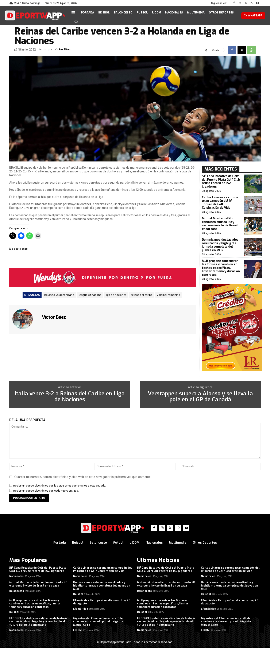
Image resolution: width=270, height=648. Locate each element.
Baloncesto (16, 590)
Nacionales (16, 576)
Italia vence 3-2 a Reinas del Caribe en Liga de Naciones (70, 397)
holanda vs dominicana (59, 295)
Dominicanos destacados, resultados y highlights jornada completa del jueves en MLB (220, 244)
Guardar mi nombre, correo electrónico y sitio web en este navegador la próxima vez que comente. (82, 477)
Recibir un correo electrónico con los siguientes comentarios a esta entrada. (59, 485)
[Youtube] (258, 3)
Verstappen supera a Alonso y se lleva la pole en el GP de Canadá (200, 397)
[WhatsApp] (252, 3)
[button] (76, 21)
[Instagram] (240, 3)
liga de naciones (116, 295)
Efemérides (80, 608)
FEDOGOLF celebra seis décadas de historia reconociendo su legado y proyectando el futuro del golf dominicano (38, 621)
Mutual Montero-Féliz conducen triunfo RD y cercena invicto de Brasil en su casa (220, 223)
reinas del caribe (142, 295)
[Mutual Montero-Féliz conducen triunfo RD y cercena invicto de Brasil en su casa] (253, 226)
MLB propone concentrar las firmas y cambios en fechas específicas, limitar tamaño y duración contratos (221, 268)
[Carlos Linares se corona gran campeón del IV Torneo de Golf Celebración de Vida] (253, 205)
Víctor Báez (63, 49)
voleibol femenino (168, 295)
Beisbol (78, 594)
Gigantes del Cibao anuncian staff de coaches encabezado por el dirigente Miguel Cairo (98, 621)
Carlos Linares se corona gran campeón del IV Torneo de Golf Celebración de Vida (220, 202)
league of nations (90, 295)
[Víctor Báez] (25, 319)
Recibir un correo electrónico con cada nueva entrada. (46, 490)
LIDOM (77, 630)
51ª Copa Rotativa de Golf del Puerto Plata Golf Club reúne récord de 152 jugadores (221, 181)
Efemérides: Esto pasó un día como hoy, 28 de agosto (102, 602)
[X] (246, 3)
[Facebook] (234, 3)
